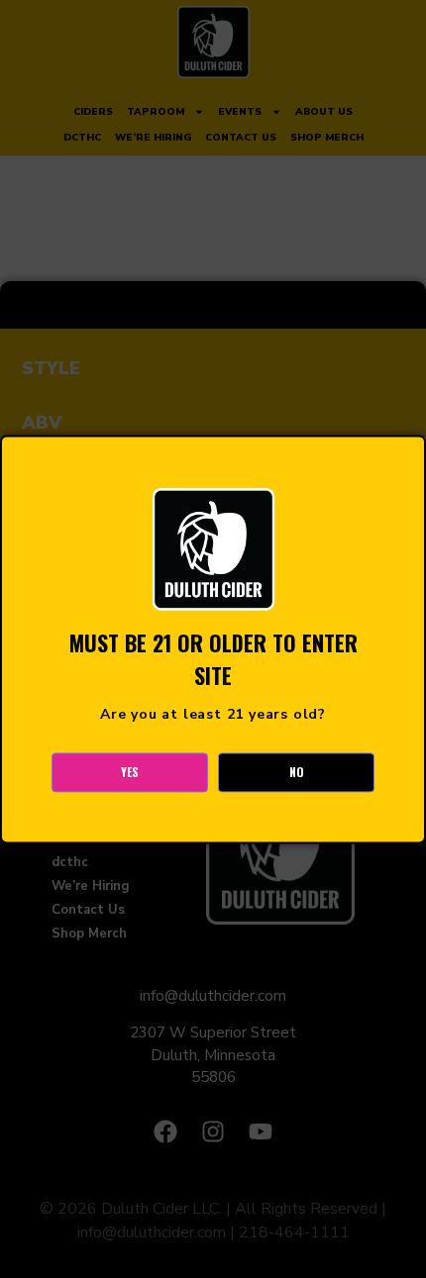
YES (130, 771)
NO (296, 771)
